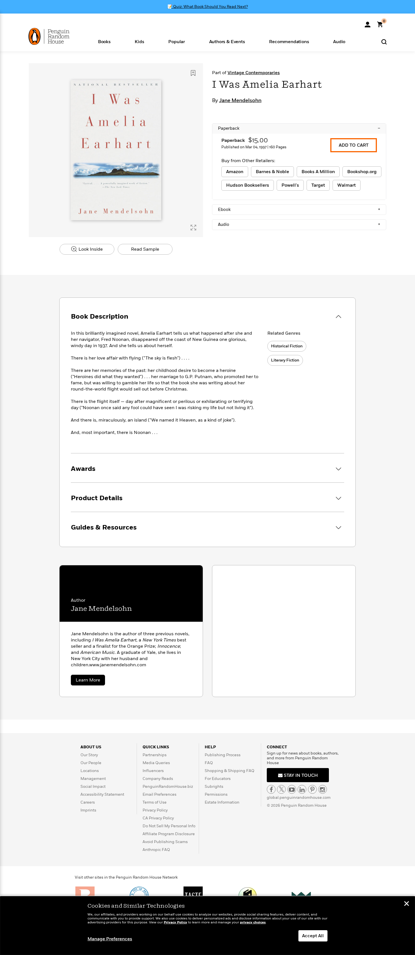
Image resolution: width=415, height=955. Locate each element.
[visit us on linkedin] (302, 789)
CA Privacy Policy (158, 818)
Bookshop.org (362, 172)
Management (93, 778)
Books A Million (318, 172)
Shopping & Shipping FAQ (229, 770)
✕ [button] (406, 904)
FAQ (209, 763)
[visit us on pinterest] (312, 789)
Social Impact (93, 786)
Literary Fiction (285, 360)
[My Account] (367, 22)
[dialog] (207, 925)
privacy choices (253, 922)
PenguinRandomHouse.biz (168, 786)
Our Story (89, 755)
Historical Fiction (287, 346)
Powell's (290, 185)
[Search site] (384, 41)
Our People (90, 763)
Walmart (346, 185)
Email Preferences (159, 794)
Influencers (153, 770)
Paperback (299, 128)
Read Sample (145, 249)
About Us (90, 747)
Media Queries (156, 763)
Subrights (214, 786)
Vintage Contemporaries (254, 73)
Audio (299, 224)
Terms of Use (155, 802)
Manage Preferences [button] (110, 938)
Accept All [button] (313, 936)
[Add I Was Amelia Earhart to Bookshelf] (193, 73)
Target (318, 185)
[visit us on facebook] (271, 789)
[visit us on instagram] (322, 789)
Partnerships (155, 755)
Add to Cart (353, 145)
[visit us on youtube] (291, 789)
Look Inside (90, 249)
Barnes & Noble (272, 172)
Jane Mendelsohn (240, 100)
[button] (104, 41)
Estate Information (222, 802)
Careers (87, 802)
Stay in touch (300, 775)
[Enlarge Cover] (193, 227)
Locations (89, 770)
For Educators (218, 778)
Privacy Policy (155, 810)
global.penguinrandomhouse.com (299, 797)
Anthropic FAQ (156, 849)
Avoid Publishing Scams (165, 841)
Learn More (90, 681)
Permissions (216, 794)
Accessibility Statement (102, 794)
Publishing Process (223, 755)
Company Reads (158, 778)
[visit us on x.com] (281, 789)
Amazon (234, 172)
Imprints (88, 810)
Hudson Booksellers (247, 185)
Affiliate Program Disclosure (169, 834)
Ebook (299, 209)
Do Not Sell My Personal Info (169, 826)
